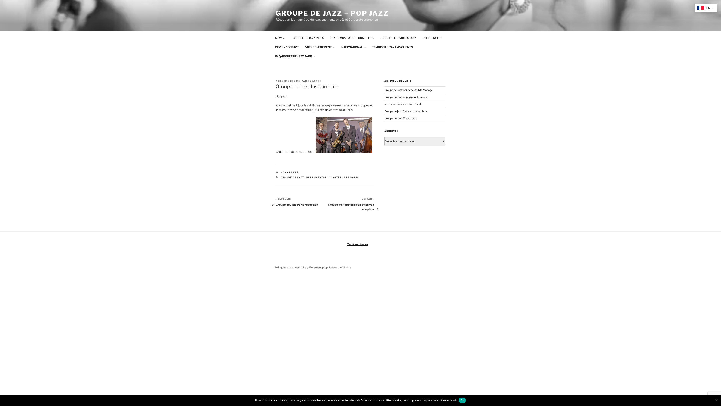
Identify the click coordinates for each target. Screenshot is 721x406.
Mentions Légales (357, 244)
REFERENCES (431, 37)
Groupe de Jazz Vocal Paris (400, 118)
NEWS (279, 37)
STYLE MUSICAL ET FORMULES (350, 37)
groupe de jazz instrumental (304, 177)
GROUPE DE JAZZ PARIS (308, 37)
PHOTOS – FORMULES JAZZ (398, 37)
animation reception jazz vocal (402, 104)
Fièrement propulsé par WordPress (330, 267)
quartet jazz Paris (344, 177)
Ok (462, 400)
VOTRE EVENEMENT (318, 47)
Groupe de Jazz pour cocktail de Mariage (408, 90)
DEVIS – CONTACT (287, 47)
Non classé (290, 172)
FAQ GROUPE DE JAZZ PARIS (293, 56)
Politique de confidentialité (290, 267)
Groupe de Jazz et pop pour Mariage (405, 97)
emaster (314, 81)
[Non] (716, 400)
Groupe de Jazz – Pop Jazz (332, 13)
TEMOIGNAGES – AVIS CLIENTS (392, 47)
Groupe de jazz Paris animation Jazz (405, 111)
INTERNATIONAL (352, 47)
